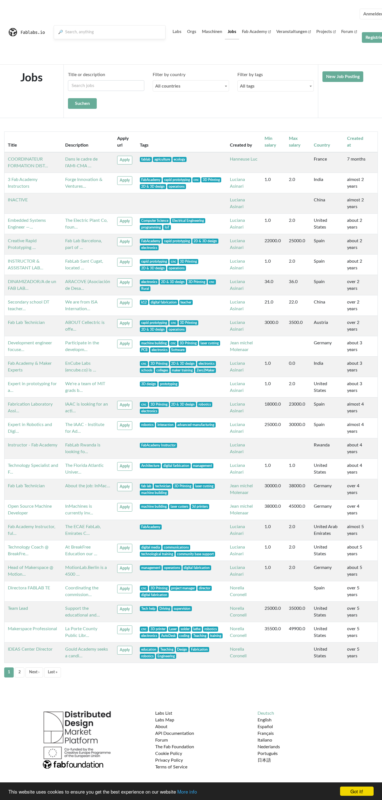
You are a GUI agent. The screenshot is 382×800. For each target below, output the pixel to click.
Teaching (199, 635)
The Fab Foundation (174, 747)
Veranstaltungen (291, 32)
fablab (145, 159)
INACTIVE (18, 200)
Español (265, 726)
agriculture (162, 159)
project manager (183, 588)
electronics (149, 248)
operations (177, 186)
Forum (347, 32)
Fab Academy (254, 32)
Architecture (150, 465)
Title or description (86, 74)
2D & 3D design (153, 186)
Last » (52, 672)
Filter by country (169, 74)
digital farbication (176, 465)
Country (322, 145)
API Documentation (174, 733)
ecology (179, 159)
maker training (182, 370)
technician (163, 486)
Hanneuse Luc (244, 159)
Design (182, 649)
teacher (185, 302)
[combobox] (191, 85)
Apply (125, 160)
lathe (197, 629)
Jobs (232, 32)
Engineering (166, 656)
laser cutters (179, 506)
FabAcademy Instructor (158, 445)
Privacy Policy (169, 760)
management (202, 465)
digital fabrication (164, 302)
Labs (177, 32)
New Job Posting (343, 76)
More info (187, 791)
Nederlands (269, 747)
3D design (148, 384)
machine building (154, 343)
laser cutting (210, 343)
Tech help (148, 608)
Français (266, 733)
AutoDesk (168, 635)
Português (268, 753)
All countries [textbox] (167, 86)
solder (185, 629)
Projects (324, 32)
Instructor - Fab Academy (32, 445)
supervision (182, 608)
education (148, 649)
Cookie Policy (168, 753)
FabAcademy (150, 180)
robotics (205, 404)
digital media (150, 547)
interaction (165, 425)
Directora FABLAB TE (29, 588)
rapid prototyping (177, 180)
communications (176, 547)
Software (178, 350)
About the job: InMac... (87, 486)
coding (184, 635)
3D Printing (211, 180)
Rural (145, 288)
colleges (162, 370)
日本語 (264, 760)
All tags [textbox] (247, 86)
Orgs (191, 32)
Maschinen (212, 32)
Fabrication (199, 649)
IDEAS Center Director (30, 649)
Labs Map (164, 720)
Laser (173, 629)
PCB (144, 350)
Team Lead (18, 608)
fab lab (146, 486)
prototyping (168, 384)
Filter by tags (250, 74)
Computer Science (154, 220)
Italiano (265, 740)
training (215, 635)
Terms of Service (171, 767)
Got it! (356, 791)
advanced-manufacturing (195, 425)
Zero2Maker (205, 370)
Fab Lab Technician (26, 322)
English (265, 720)
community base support (195, 554)
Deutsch (266, 713)
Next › (34, 672)
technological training (157, 554)
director (204, 588)
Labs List (163, 713)
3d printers (200, 506)
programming (151, 227)
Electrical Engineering (188, 220)
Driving (164, 608)
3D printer (158, 629)
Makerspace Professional (32, 629)
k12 (144, 302)
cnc (196, 180)
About (161, 726)
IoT (167, 227)
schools (146, 370)
